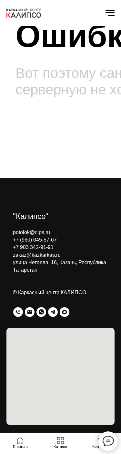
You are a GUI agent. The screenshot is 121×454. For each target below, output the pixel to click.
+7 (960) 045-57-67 (35, 240)
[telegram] (53, 312)
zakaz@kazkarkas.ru (37, 255)
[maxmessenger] (64, 312)
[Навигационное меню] (110, 13)
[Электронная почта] (30, 312)
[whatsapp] (41, 312)
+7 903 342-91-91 (33, 247)
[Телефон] (18, 312)
